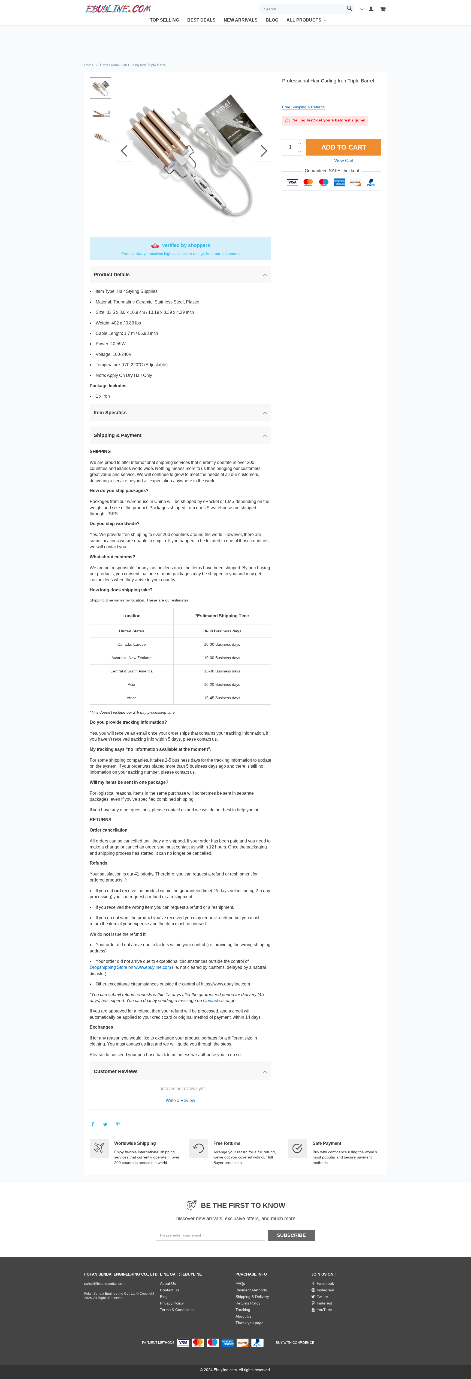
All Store (297, 24)
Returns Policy (247, 1303)
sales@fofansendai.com (105, 1283)
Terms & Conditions (177, 1309)
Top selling (164, 20)
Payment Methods (251, 1290)
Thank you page (249, 1323)
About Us (168, 1283)
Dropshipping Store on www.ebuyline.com (130, 967)
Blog (272, 20)
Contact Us (214, 1000)
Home (88, 65)
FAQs (240, 1283)
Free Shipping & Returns (303, 107)
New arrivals (241, 20)
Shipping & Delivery (252, 1296)
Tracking (242, 1309)
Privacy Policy (172, 1303)
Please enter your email (180, 1235)
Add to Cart (344, 147)
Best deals (201, 20)
